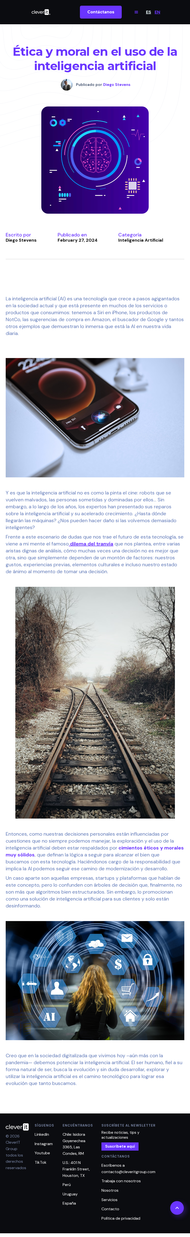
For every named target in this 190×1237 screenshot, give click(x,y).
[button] (136, 12)
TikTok (41, 1162)
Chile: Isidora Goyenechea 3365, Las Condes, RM (74, 1144)
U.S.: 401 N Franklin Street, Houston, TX (76, 1169)
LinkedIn (42, 1134)
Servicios (109, 1199)
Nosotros (110, 1190)
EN (157, 12)
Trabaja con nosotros (121, 1181)
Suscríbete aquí (120, 1146)
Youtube (42, 1153)
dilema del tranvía (91, 544)
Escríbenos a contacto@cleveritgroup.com (128, 1168)
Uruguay (70, 1194)
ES (148, 12)
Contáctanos (100, 12)
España (69, 1203)
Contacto (110, 1208)
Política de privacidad (120, 1218)
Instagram (44, 1143)
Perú (67, 1184)
